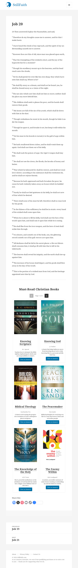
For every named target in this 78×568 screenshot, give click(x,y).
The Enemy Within (52, 470)
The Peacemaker (52, 406)
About (14, 554)
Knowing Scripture (25, 342)
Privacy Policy (24, 554)
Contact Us (36, 554)
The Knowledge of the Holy (25, 470)
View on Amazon (25, 359)
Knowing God (52, 341)
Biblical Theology (25, 406)
